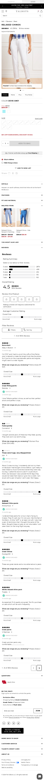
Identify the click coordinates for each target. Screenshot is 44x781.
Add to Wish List (24, 168)
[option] (22, 61)
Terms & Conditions (14, 717)
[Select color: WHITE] (9, 111)
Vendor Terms (25, 762)
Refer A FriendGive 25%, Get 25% (12, 731)
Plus (20, 95)
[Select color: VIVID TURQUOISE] (4, 111)
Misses (5, 95)
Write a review (24, 28)
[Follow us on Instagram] (4, 723)
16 (4, 127)
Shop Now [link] (19, 7)
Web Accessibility (7, 767)
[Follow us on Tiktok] (19, 723)
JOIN (38, 711)
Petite (13, 95)
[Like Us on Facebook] (9, 723)
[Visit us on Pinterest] (14, 723)
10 (27, 122)
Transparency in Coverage (29, 765)
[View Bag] (41, 11)
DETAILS (37, 717)
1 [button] (20, 90)
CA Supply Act (25, 760)
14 (38, 122)
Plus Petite (28, 95)
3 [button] (23, 90)
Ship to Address (9, 159)
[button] (11, 682)
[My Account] (38, 11)
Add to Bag (24, 143)
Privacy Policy (30, 717)
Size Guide (38, 118)
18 (9, 127)
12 (32, 122)
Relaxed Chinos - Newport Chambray (8, 231)
